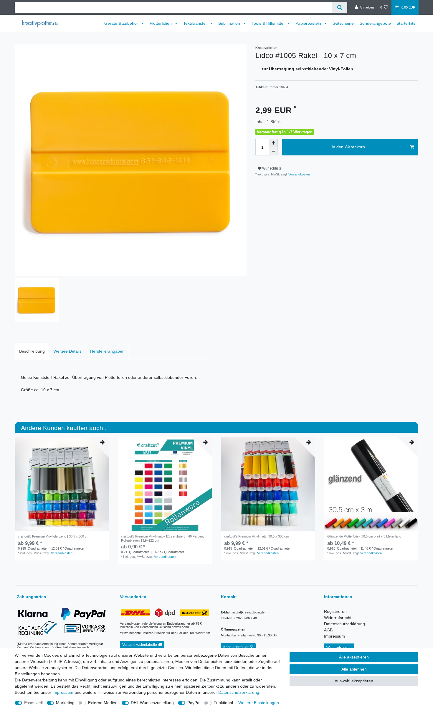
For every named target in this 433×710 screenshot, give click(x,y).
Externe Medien (103, 702)
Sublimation (229, 23)
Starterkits (405, 23)
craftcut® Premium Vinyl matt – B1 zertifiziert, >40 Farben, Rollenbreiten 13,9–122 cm (162, 538)
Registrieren (335, 611)
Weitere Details (67, 351)
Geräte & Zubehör (121, 23)
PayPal (193, 702)
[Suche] (339, 7)
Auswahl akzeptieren (354, 681)
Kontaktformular (236, 647)
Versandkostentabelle (139, 645)
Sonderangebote (375, 23)
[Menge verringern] (274, 151)
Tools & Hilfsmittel (268, 23)
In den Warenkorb (348, 147)
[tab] (32, 351)
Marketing (65, 702)
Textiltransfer (195, 23)
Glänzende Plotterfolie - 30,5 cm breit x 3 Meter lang (364, 536)
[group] (165, 484)
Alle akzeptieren (354, 657)
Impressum (334, 636)
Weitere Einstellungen (258, 702)
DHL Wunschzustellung (152, 702)
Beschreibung (32, 351)
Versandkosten (298, 174)
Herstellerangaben (107, 351)
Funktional (223, 702)
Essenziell (33, 702)
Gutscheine (343, 23)
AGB (328, 630)
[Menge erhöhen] (274, 143)
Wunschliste (271, 168)
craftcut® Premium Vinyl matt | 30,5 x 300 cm (256, 536)
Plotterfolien (161, 23)
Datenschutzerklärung (344, 623)
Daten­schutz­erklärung (238, 692)
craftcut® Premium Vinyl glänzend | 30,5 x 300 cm (53, 536)
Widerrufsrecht (337, 617)
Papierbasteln (308, 23)
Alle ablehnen (354, 669)
